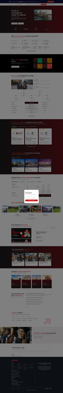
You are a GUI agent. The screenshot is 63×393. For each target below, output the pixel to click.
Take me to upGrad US (31, 200)
